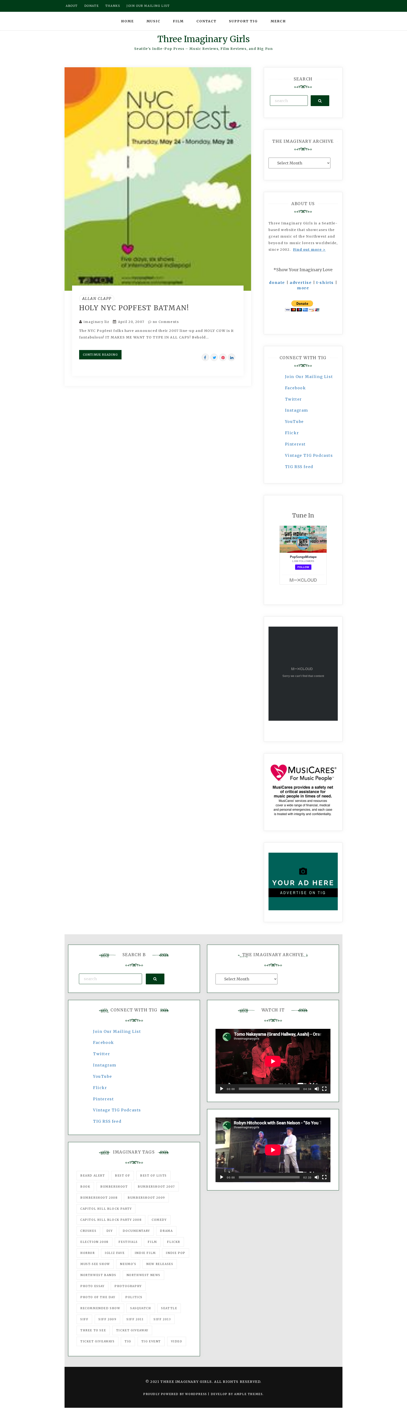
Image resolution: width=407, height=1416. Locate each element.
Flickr (292, 432)
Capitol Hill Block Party (106, 1208)
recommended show (100, 1308)
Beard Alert (92, 1175)
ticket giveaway (132, 1330)
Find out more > (309, 249)
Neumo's (128, 1264)
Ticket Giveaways (97, 1341)
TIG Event (151, 1341)
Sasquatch (140, 1308)
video (176, 1341)
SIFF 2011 (134, 1319)
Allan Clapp (96, 298)
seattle (169, 1308)
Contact (206, 21)
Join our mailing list (148, 6)
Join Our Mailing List (309, 376)
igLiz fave (115, 1253)
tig (128, 1341)
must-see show (95, 1264)
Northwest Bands (98, 1275)
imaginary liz (96, 322)
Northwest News (143, 1275)
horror (87, 1253)
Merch (278, 21)
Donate (91, 6)
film (152, 1242)
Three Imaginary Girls (203, 39)
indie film (145, 1253)
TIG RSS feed (299, 466)
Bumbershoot (114, 1186)
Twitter (293, 399)
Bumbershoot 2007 (156, 1186)
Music (153, 21)
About (72, 6)
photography (128, 1286)
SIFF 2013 (162, 1319)
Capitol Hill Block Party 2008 (111, 1219)
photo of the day (97, 1297)
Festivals (128, 1242)
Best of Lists (153, 1175)
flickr (173, 1242)
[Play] (221, 1088)
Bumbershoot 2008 (99, 1197)
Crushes (88, 1231)
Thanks (112, 6)
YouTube (294, 421)
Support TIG (243, 21)
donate (277, 282)
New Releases (159, 1264)
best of (122, 1175)
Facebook (295, 388)
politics (133, 1297)
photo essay (92, 1286)
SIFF (84, 1319)
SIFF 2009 (107, 1319)
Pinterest (295, 444)
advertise (301, 282)
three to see (93, 1330)
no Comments (165, 322)
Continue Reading (100, 354)
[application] (273, 1061)
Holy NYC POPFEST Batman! (134, 308)
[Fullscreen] (324, 1088)
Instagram (296, 410)
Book (85, 1186)
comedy (159, 1219)
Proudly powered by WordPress (175, 1394)
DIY (109, 1231)
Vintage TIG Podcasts (309, 455)
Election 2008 (94, 1242)
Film (178, 21)
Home (127, 21)
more (303, 288)
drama (166, 1231)
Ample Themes (248, 1394)
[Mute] (316, 1088)
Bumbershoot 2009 (146, 1197)
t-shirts (325, 282)
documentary (136, 1231)
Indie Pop (175, 1253)
